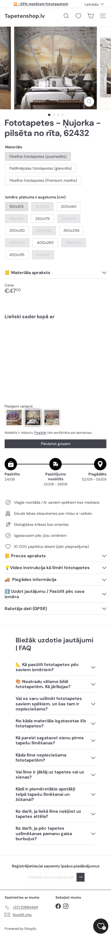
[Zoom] (89, 102)
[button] (14, 417)
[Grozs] (90, 16)
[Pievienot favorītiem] (99, 335)
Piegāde (40, 432)
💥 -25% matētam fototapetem (40, 4)
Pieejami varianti (19, 406)
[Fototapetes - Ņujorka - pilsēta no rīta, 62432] (55, 339)
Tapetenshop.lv (25, 16)
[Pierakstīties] (81, 877)
